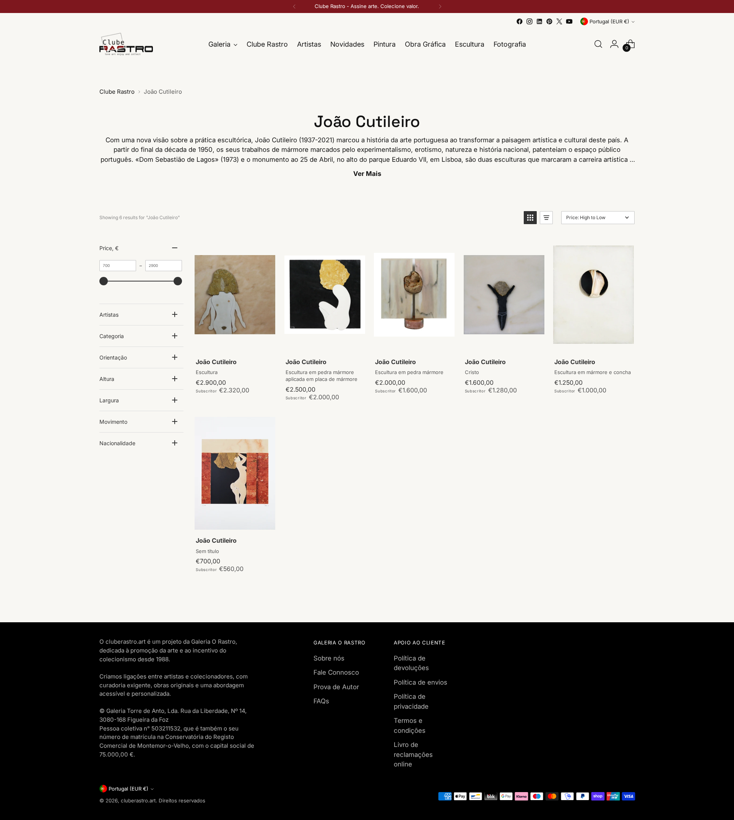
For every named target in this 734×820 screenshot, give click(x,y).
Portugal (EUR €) (609, 21)
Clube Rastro (117, 91)
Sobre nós (328, 658)
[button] (530, 217)
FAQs (321, 701)
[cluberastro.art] (126, 44)
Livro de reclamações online (413, 754)
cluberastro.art (138, 800)
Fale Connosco (336, 672)
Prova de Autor (336, 687)
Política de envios (420, 682)
